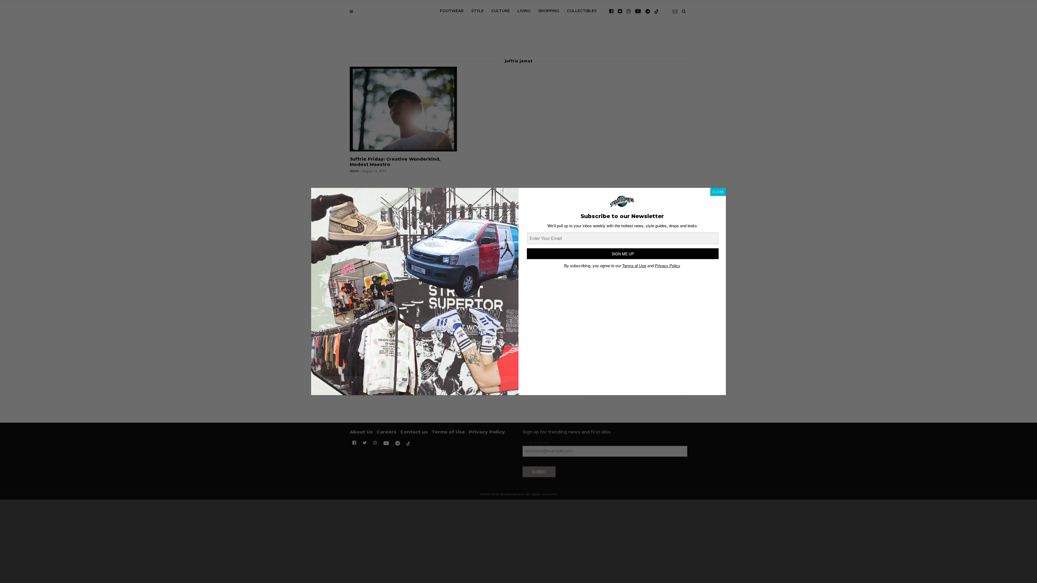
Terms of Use (634, 265)
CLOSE (718, 192)
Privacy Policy (667, 265)
